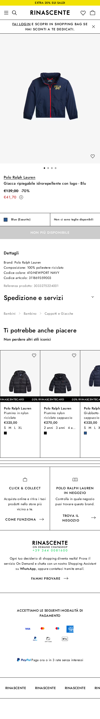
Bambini (10, 313)
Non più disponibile (50, 232)
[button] (84, 13)
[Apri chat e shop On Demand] (50, 546)
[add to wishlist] (93, 157)
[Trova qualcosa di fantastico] (16, 12)
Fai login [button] (21, 24)
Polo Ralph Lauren (19, 177)
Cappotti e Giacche (59, 313)
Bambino (30, 313)
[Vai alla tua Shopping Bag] (92, 12)
